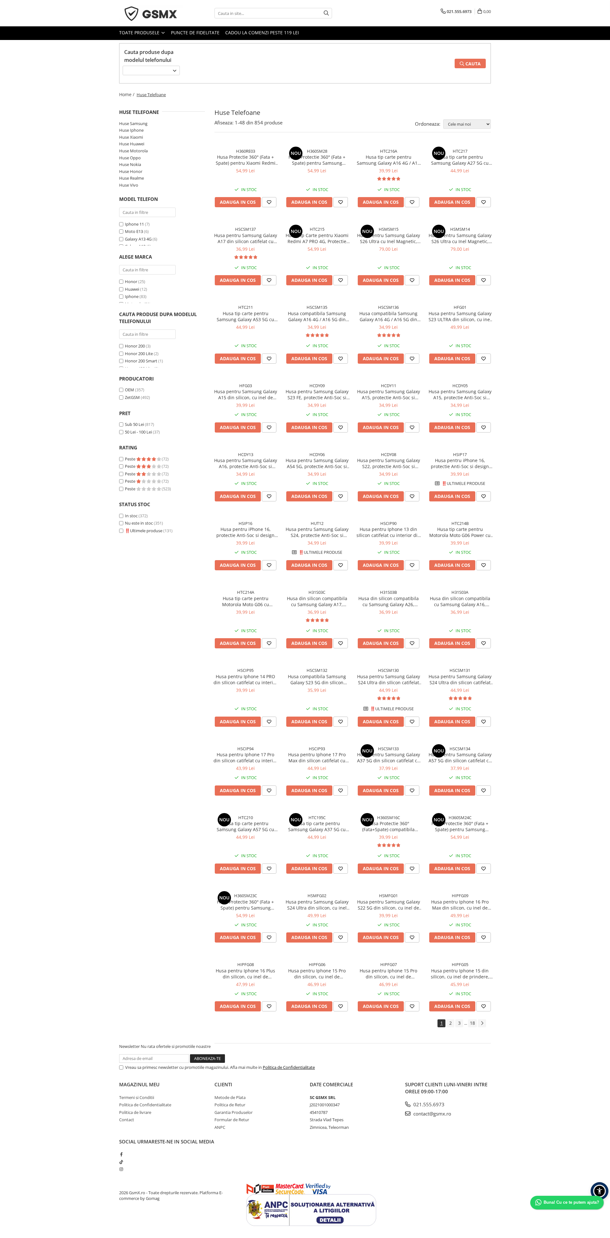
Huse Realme (131, 178)
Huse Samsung (133, 123)
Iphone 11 (134, 224)
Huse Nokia (130, 164)
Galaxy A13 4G (138, 239)
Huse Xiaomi (131, 137)
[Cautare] (326, 13)
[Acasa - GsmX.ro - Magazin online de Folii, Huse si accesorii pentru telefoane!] (151, 13)
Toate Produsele (140, 33)
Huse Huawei (131, 144)
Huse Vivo (128, 185)
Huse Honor (130, 171)
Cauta (472, 64)
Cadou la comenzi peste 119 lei (262, 33)
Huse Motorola (133, 151)
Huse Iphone (131, 130)
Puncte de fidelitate (195, 33)
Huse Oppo (130, 158)
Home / (127, 94)
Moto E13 (134, 231)
